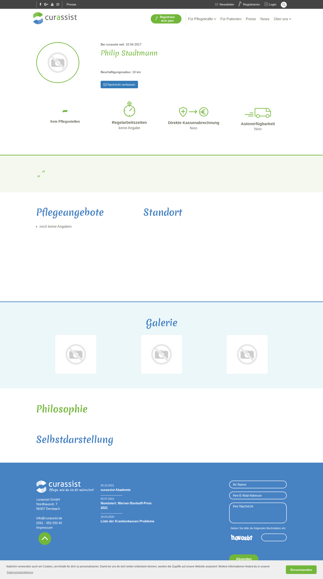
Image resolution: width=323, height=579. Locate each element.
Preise (251, 19)
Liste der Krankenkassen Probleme (127, 521)
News (264, 19)
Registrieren (251, 4)
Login (272, 4)
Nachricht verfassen (121, 84)
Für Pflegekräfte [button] (201, 19)
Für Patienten (230, 19)
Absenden (244, 559)
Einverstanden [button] (301, 570)
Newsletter (227, 4)
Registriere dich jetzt (167, 18)
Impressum (44, 527)
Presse (71, 4)
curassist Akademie (116, 490)
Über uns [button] (281, 19)
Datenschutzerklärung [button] (20, 572)
